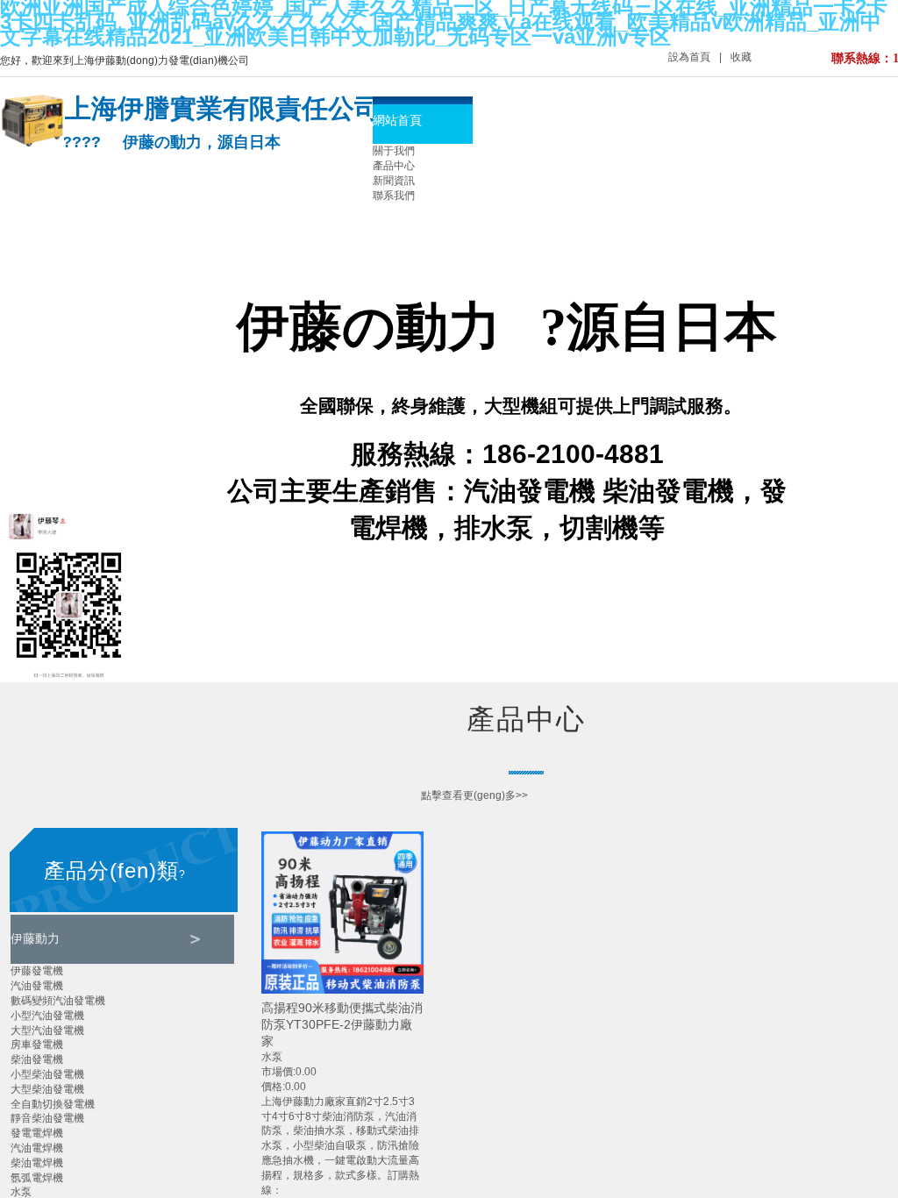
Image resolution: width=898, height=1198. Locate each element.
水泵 (21, 1192)
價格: (273, 1086)
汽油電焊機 (37, 1148)
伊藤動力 (35, 938)
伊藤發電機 (37, 971)
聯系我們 (394, 195)
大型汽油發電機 (47, 1030)
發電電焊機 (37, 1133)
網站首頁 (397, 120)
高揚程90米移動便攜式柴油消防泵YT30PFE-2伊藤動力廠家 (342, 1024)
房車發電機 (37, 1044)
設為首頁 (689, 57)
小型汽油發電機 (47, 1015)
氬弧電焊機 (37, 1178)
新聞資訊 (394, 181)
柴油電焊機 (37, 1163)
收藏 (741, 57)
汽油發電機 (37, 986)
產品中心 (394, 166)
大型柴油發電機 (47, 1089)
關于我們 (394, 151)
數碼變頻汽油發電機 (58, 1001)
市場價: (278, 1072)
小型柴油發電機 (47, 1074)
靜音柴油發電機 (47, 1118)
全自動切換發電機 (53, 1104)
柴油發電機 (37, 1059)
